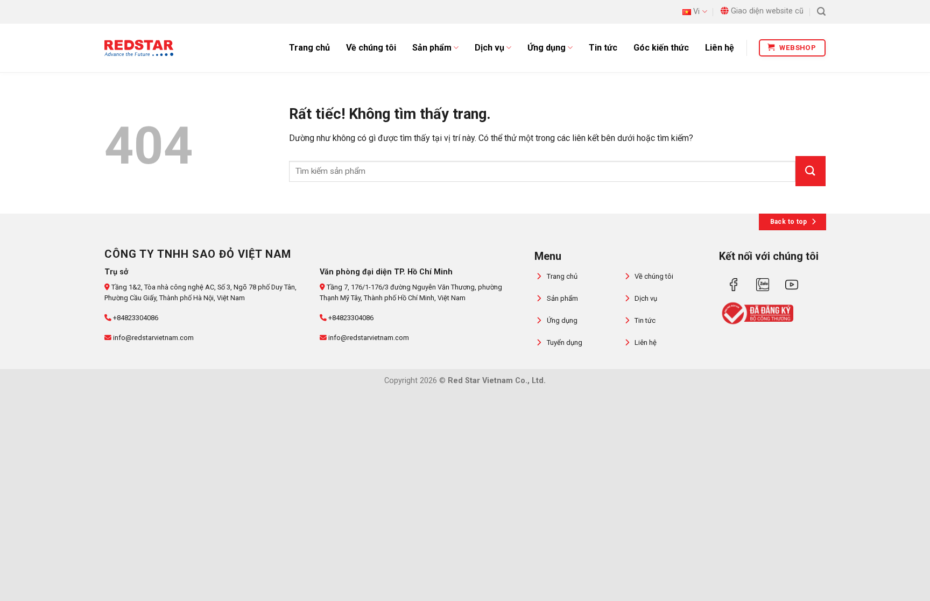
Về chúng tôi (371, 48)
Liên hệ (719, 48)
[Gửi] (810, 171)
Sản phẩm (432, 48)
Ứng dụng (546, 48)
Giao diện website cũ (767, 11)
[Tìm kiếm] (821, 11)
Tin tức (603, 48)
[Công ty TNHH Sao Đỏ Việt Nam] (138, 48)
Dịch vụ (489, 48)
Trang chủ (309, 48)
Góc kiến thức (661, 48)
